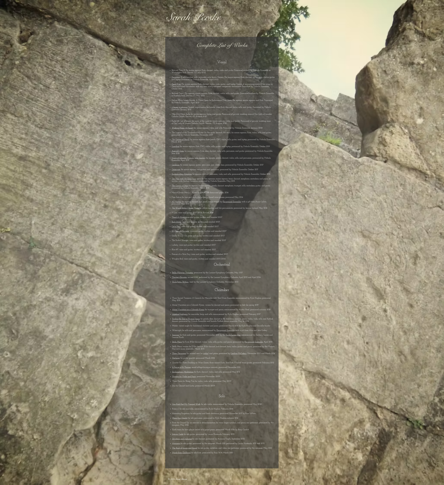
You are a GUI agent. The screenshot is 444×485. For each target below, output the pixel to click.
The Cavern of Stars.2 (180, 140)
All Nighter (176, 202)
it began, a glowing (179, 107)
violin (205, 353)
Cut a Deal (176, 227)
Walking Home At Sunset (182, 128)
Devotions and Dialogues (182, 439)
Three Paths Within (180, 282)
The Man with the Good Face (184, 179)
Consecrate (176, 170)
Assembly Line (178, 151)
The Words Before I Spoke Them (185, 208)
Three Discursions (179, 353)
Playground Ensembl (225, 330)
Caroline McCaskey (239, 353)
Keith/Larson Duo (233, 335)
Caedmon (175, 165)
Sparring (175, 335)
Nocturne (176, 358)
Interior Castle (177, 434)
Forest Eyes (176, 84)
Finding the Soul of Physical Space (186, 319)
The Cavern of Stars (180, 186)
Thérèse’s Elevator (179, 277)
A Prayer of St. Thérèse (181, 367)
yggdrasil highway (180, 314)
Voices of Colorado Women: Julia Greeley (188, 158)
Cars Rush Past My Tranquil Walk (186, 404)
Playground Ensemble (232, 202)
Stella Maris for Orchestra (182, 273)
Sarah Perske (194, 17)
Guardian (175, 146)
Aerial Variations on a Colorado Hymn (188, 310)
